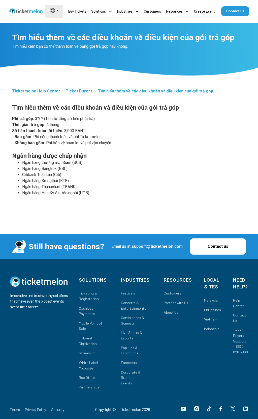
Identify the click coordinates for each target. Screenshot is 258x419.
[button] (54, 10)
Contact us (218, 246)
